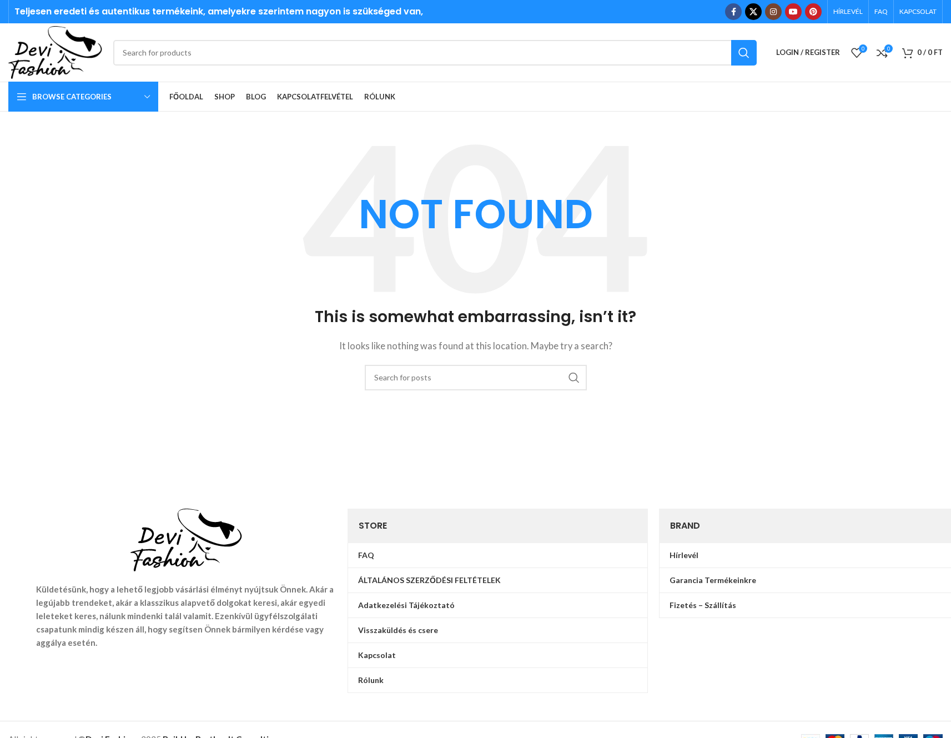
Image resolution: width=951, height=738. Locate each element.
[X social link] (753, 11)
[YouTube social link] (793, 11)
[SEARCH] (744, 53)
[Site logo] (55, 51)
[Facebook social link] (733, 11)
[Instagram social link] (773, 11)
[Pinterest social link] (813, 11)
